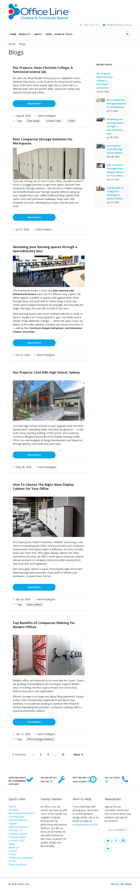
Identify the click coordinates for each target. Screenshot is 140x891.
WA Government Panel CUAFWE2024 (21, 815)
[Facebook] (115, 840)
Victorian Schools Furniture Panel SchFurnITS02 (18, 837)
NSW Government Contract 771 (19, 828)
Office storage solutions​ (40, 739)
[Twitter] (108, 840)
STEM (71, 120)
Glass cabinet (34, 604)
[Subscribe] (127, 829)
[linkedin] (108, 848)
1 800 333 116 (91, 25)
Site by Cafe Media (121, 884)
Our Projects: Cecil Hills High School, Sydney (115, 149)
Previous (20, 754)
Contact (13, 850)
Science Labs (53, 120)
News (49, 34)
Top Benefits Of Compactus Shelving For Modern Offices (115, 193)
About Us (14, 847)
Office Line (23, 884)
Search (12, 806)
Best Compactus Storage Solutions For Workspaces (116, 104)
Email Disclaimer (18, 864)
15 (63, 754)
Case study (33, 120)
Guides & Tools (63, 34)
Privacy (12, 854)
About (38, 34)
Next (77, 754)
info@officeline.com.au (118, 25)
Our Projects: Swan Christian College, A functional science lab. (104, 80)
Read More (34, 103)
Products (24, 34)
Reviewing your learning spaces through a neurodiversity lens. (115, 126)
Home (13, 34)
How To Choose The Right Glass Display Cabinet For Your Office (115, 170)
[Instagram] (123, 840)
